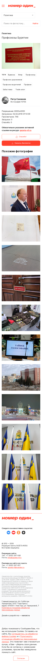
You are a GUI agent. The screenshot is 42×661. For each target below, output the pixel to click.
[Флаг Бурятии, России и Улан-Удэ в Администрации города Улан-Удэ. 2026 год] (21, 497)
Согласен (21, 658)
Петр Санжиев (18, 99)
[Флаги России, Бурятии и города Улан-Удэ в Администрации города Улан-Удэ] (21, 437)
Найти (35, 23)
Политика (6, 33)
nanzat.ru (26, 615)
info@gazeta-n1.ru (14, 558)
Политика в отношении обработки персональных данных (16, 609)
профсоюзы (30, 75)
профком (27, 85)
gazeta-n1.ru (25, 130)
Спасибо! (22, 137)
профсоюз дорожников (12, 80)
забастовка (7, 89)
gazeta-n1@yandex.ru (16, 567)
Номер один (21, 6)
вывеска (11, 75)
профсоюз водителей (12, 85)
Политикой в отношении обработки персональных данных (19, 639)
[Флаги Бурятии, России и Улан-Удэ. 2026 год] (21, 467)
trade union (20, 89)
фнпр (20, 75)
